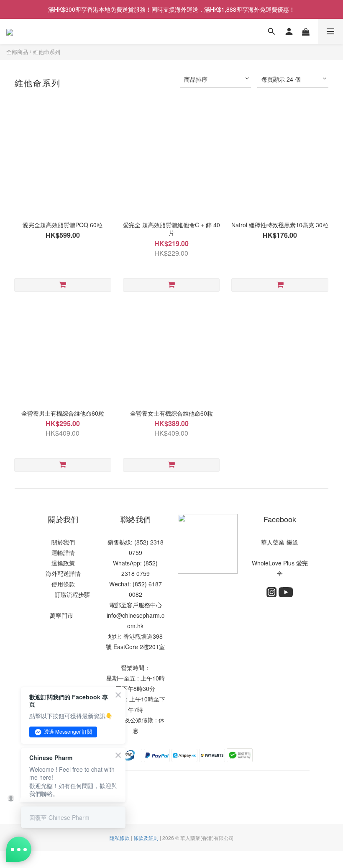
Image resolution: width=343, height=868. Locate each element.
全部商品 (17, 52)
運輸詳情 (63, 552)
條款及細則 (146, 837)
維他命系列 (46, 52)
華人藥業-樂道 (279, 542)
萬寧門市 (61, 615)
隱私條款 (120, 837)
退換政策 (63, 563)
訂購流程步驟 (70, 594)
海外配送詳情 (63, 573)
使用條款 (63, 584)
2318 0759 (135, 573)
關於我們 (63, 542)
